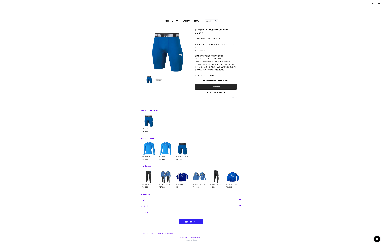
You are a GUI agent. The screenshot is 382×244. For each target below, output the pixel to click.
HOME (166, 21)
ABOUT (175, 21)
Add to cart (215, 87)
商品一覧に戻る (191, 222)
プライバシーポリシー (149, 233)
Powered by (189, 240)
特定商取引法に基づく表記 (165, 233)
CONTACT (198, 21)
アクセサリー (145, 206)
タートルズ (144, 212)
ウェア (143, 200)
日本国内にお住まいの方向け (216, 92)
